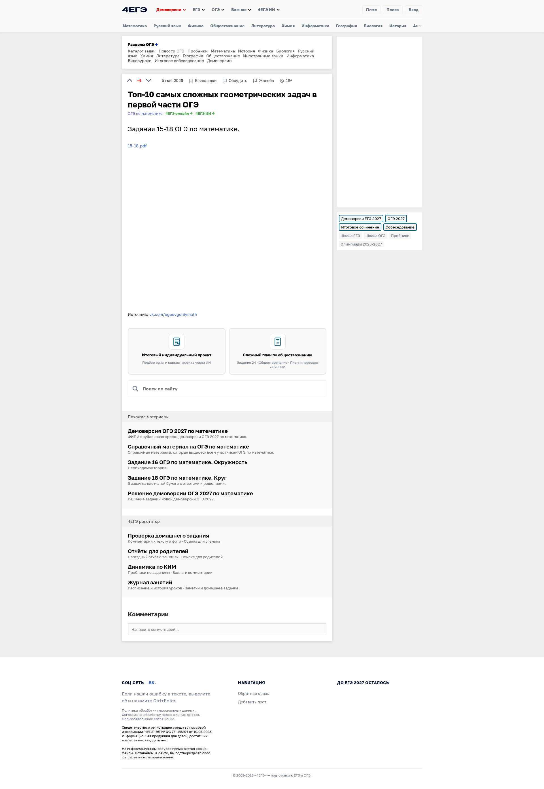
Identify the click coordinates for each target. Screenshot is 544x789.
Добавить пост (252, 701)
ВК (152, 682)
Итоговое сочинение (360, 227)
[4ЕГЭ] (134, 9)
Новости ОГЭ (171, 50)
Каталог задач (142, 50)
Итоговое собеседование (179, 60)
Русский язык (167, 25)
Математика (135, 25)
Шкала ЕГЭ (350, 235)
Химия (288, 25)
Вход (413, 9)
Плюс (371, 9)
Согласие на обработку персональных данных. (161, 714)
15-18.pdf (137, 145)
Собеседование (400, 227)
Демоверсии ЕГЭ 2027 (361, 218)
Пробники (198, 50)
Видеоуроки (140, 60)
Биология (373, 25)
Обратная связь (253, 693)
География (346, 25)
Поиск (392, 9)
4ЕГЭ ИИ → (205, 113)
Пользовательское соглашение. (148, 719)
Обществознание (227, 25)
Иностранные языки (263, 55)
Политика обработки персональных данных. (159, 710)
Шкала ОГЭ (376, 235)
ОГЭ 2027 (396, 218)
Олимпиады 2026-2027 (361, 244)
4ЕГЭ (149, 731)
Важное (238, 9)
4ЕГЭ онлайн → (179, 113)
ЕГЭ (196, 9)
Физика (195, 25)
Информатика (315, 25)
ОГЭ (216, 9)
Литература (263, 25)
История (397, 25)
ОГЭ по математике (145, 113)
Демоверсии (168, 9)
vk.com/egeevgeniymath (173, 314)
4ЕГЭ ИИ (266, 9)
